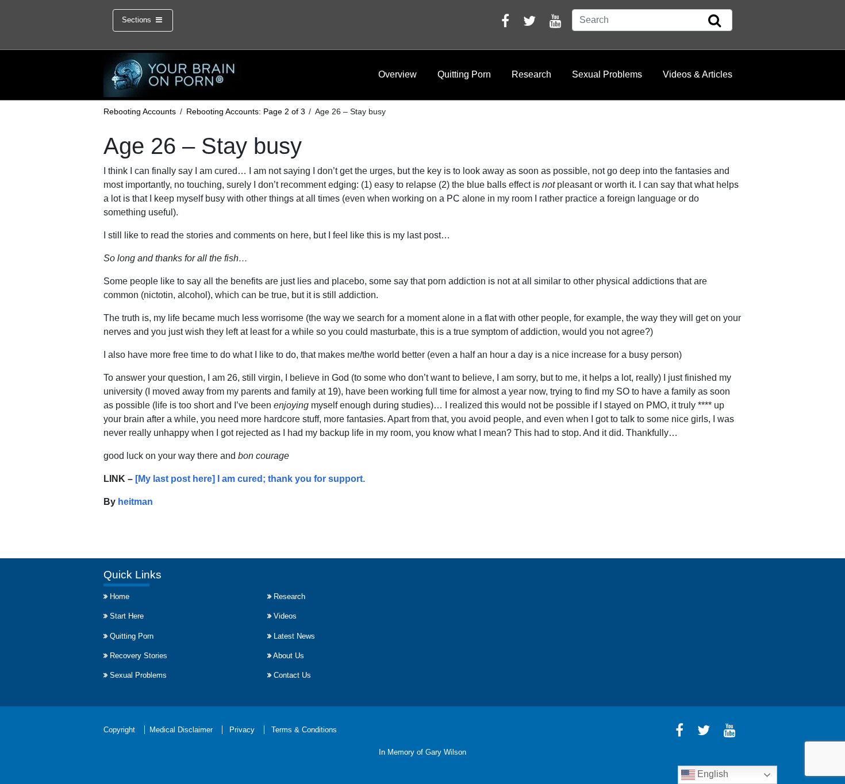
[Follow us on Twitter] (529, 23)
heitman (135, 502)
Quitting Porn (464, 74)
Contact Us (292, 675)
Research (531, 74)
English (711, 774)
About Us (288, 655)
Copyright (119, 729)
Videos (285, 616)
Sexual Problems (607, 74)
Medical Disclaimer (181, 729)
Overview (397, 74)
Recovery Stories (138, 655)
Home (119, 596)
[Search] (714, 21)
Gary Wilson (445, 752)
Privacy (242, 729)
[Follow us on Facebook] (505, 23)
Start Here (127, 616)
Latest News (294, 636)
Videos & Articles (697, 74)
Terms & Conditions (304, 729)
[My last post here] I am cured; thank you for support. (250, 479)
